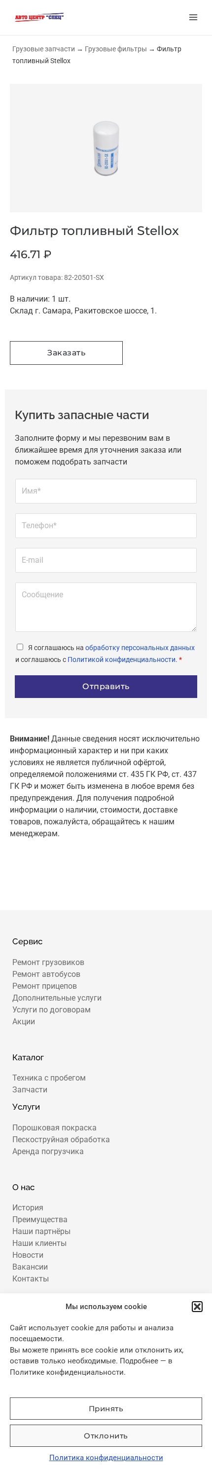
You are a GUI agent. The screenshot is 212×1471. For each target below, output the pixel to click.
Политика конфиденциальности (106, 1457)
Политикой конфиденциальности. (122, 659)
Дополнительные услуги (57, 998)
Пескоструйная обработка (61, 1139)
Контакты (30, 1278)
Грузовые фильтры (116, 49)
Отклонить (106, 1435)
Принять (106, 1408)
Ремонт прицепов (44, 986)
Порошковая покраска (54, 1127)
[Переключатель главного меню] (193, 17)
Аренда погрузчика (48, 1151)
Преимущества (40, 1219)
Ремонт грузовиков (48, 962)
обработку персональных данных (140, 648)
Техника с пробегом (49, 1078)
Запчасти (29, 1089)
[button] (197, 1307)
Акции (23, 1021)
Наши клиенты (39, 1243)
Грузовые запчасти (43, 49)
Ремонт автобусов (46, 974)
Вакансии (30, 1267)
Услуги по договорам (51, 1009)
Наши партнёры (41, 1231)
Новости (27, 1255)
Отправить (106, 686)
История (27, 1207)
